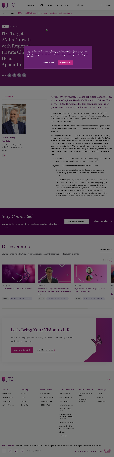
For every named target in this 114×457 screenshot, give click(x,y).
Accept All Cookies (65, 62)
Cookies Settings (49, 62)
